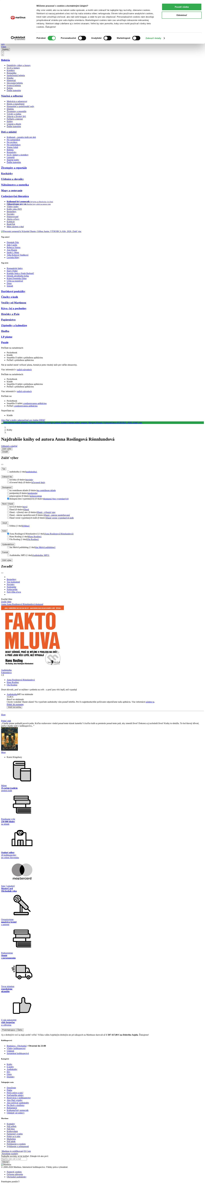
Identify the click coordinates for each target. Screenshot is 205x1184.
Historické (11, 80)
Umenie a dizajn (14, 124)
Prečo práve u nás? (15, 1093)
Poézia (10, 88)
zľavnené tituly (38, 482)
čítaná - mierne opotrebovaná (57, 515)
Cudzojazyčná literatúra (15, 196)
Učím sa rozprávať (15, 281)
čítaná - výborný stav (46, 512)
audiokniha (31, 472)
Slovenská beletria (15, 83)
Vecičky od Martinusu (13, 302)
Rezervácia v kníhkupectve (19, 1098)
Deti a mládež (9, 131)
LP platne (6, 336)
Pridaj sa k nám (13, 1136)
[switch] (82, 38)
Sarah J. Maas (13, 252)
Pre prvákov (12, 142)
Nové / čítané (7, 504)
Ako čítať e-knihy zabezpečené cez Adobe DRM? (23, 420)
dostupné (39, 604)
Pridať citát (6, 721)
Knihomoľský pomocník (17, 1110)
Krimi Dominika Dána (16, 278)
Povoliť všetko (182, 7)
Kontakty (11, 1124)
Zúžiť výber (6, 560)
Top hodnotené (13, 582)
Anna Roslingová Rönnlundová (59, 534)
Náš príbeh (11, 1126)
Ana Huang (12, 250)
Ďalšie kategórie (14, 90)
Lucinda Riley (13, 257)
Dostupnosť (7, 487)
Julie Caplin (12, 245)
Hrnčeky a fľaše (10, 314)
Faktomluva (6, 672)
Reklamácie (12, 1108)
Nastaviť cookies (14, 1172)
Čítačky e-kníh (9, 296)
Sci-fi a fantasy (13, 68)
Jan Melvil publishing (45, 547)
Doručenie (11, 1087)
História (10, 109)
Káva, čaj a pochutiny (13, 308)
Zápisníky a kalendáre (14, 325)
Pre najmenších (13, 140)
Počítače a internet (15, 119)
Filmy (3, 46)
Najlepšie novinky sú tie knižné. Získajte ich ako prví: (24, 1156)
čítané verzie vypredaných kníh (60, 518)
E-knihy (10, 1067)
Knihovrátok (12, 1131)
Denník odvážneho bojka (18, 276)
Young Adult (12, 147)
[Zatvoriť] (2, 464)
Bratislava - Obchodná (16, 1046)
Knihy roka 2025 (14, 209)
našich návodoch (24, 369)
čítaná (26, 509)
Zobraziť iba (7, 477)
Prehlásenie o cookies (16, 1144)
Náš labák (11, 1141)
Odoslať (5, 1162)
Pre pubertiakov (14, 145)
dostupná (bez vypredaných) (56, 499)
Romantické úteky (15, 268)
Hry (3, 44)
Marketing (11, 1139)
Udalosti (10, 1051)
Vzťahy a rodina (14, 114)
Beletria (5, 60)
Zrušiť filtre (6, 602)
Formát (5, 552)
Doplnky (5, 49)
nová (25, 507)
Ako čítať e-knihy (14, 1100)
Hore (3, 714)
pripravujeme (36, 496)
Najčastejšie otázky (15, 1095)
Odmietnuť (181, 15)
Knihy (9, 1064)
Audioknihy (12, 1069)
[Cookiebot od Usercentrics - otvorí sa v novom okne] (18, 38)
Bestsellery (11, 211)
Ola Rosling (33, 539)
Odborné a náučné (9, 446)
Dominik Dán (13, 242)
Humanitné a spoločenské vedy (20, 106)
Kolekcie (11, 221)
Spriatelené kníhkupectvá (18, 1053)
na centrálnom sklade (46, 490)
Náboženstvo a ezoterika (15, 184)
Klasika (10, 78)
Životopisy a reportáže (16, 111)
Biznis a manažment (15, 104)
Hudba (5, 331)
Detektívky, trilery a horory (19, 65)
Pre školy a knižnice (15, 1105)
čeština (26, 526)
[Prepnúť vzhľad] (2, 53)
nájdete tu (150, 702)
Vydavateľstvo (8, 544)
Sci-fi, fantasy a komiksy (17, 155)
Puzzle (4, 342)
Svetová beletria (14, 85)
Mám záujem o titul (15, 226)
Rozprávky (11, 152)
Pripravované (12, 216)
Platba (9, 1090)
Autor (4, 531)
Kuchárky (7, 173)
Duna (9, 283)
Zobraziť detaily (153, 38)
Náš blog (11, 1129)
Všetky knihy (13, 206)
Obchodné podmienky (16, 1177)
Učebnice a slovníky (12, 179)
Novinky (11, 214)
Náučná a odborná (12, 95)
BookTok (11, 224)
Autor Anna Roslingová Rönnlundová (18, 604)
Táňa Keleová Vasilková (17, 255)
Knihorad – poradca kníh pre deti (21, 137)
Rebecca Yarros (13, 247)
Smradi (10, 286)
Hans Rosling (35, 536)
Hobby (10, 121)
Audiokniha (12, 694)
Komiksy (11, 70)
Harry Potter (12, 271)
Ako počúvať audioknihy (18, 1103)
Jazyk (4, 523)
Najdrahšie (11, 587)
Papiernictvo (8, 319)
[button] (105, 699)
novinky (29, 479)
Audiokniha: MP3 (40, 555)
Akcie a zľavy (13, 219)
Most (3, 752)
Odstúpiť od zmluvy (16, 1113)
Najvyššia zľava (14, 592)
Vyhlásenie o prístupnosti (18, 1146)
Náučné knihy (13, 160)
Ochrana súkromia (15, 1174)
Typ (3, 469)
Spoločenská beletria (16, 75)
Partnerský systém (15, 1134)
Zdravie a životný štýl (16, 116)
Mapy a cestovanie (11, 190)
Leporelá (11, 157)
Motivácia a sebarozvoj (17, 101)
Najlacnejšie (12, 589)
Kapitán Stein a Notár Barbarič (20, 273)
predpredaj (32, 493)
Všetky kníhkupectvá (16, 1048)
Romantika (11, 73)
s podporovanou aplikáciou (35, 403)
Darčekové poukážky (13, 291)
